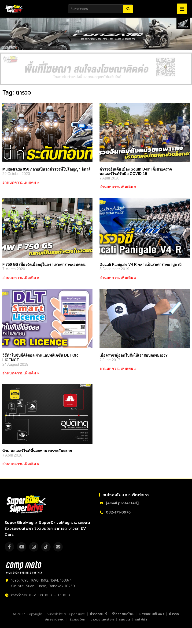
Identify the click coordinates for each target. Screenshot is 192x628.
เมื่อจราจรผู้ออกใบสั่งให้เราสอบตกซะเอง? (134, 355)
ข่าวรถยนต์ (98, 614)
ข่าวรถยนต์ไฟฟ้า (151, 614)
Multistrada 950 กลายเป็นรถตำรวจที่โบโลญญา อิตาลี (46, 169)
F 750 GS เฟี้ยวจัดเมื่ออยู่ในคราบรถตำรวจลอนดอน (43, 264)
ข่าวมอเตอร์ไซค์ (102, 619)
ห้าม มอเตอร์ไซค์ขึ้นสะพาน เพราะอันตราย (37, 451)
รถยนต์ (124, 619)
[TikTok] (46, 547)
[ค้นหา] (128, 9)
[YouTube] (21, 547)
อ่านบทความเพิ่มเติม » (20, 182)
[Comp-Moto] (24, 567)
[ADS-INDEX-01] (96, 69)
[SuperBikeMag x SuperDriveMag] (27, 504)
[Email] (58, 547)
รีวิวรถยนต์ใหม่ (123, 614)
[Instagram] (33, 547)
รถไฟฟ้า (141, 619)
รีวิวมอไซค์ (77, 619)
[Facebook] (9, 547)
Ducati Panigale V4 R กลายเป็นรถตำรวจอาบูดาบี (140, 264)
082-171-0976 (118, 512)
